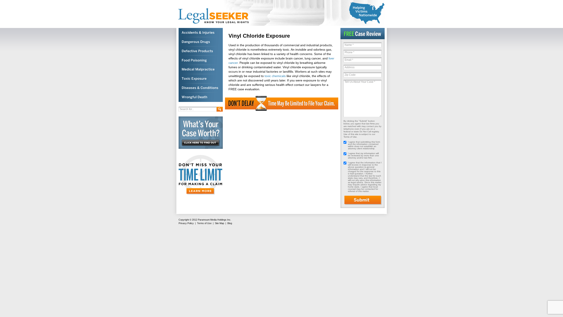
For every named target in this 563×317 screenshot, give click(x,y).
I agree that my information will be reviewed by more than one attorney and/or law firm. (363, 155)
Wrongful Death (201, 97)
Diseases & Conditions (201, 88)
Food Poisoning (201, 60)
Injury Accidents (201, 32)
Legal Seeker (215, 16)
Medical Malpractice (201, 69)
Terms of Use (204, 223)
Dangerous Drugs (201, 41)
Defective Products (201, 51)
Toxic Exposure (201, 78)
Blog (229, 223)
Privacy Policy (186, 223)
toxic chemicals (275, 76)
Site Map (219, 223)
